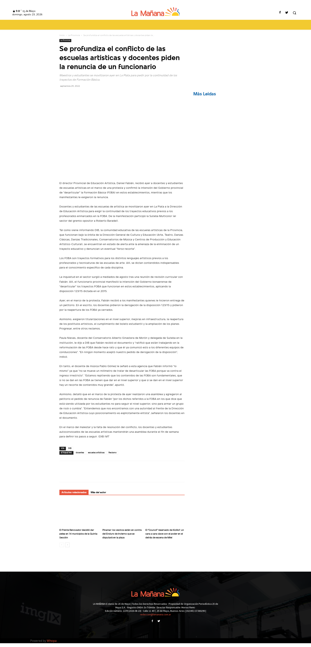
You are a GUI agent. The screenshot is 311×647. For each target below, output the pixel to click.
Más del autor (98, 492)
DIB (69, 448)
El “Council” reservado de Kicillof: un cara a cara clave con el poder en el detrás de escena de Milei (164, 534)
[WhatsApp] (87, 94)
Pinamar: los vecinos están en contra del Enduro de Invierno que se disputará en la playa (122, 534)
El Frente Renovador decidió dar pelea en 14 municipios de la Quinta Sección (78, 534)
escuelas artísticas (96, 453)
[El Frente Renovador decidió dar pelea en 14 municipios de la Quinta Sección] (79, 513)
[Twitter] (286, 12)
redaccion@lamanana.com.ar (155, 614)
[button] (294, 12)
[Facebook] (280, 12)
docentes (80, 453)
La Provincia (74, 35)
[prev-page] (61, 545)
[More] (96, 94)
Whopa (52, 641)
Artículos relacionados (74, 492)
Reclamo (112, 453)
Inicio (62, 35)
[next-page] (67, 545)
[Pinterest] (79, 94)
